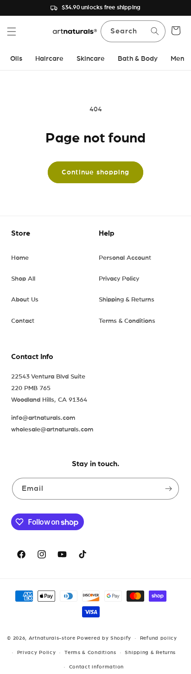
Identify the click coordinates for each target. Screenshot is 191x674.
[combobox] (133, 31)
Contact (22, 321)
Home (20, 258)
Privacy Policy (119, 279)
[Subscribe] (168, 489)
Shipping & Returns (126, 299)
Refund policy (158, 638)
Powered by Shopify (104, 638)
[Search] (155, 31)
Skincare (90, 58)
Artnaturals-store (52, 638)
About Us (24, 299)
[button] (11, 31)
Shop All (23, 279)
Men (177, 58)
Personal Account (125, 258)
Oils (16, 58)
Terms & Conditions (127, 321)
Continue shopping (95, 172)
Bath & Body (138, 58)
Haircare (49, 58)
